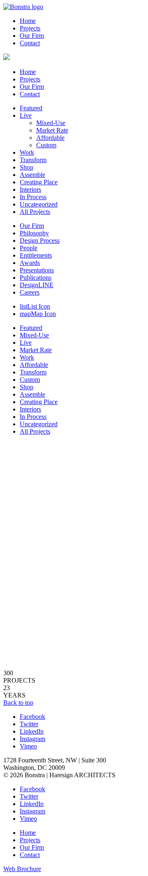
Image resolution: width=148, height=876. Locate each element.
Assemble (32, 174)
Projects (30, 28)
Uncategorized (39, 204)
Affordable (50, 137)
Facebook (32, 716)
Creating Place (39, 182)
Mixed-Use (50, 122)
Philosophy (34, 233)
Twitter (29, 723)
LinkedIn (32, 731)
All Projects (35, 211)
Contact (30, 43)
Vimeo (28, 746)
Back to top (18, 702)
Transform (33, 159)
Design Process (40, 240)
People (28, 247)
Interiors (30, 189)
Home (28, 20)
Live (26, 115)
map (38, 313)
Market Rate (52, 130)
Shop (26, 167)
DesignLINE (36, 284)
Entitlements (36, 255)
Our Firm (32, 35)
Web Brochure (22, 868)
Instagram (32, 738)
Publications (35, 277)
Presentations (37, 270)
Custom (46, 145)
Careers (29, 292)
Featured (31, 108)
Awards (30, 262)
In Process (33, 196)
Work (27, 152)
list (35, 306)
